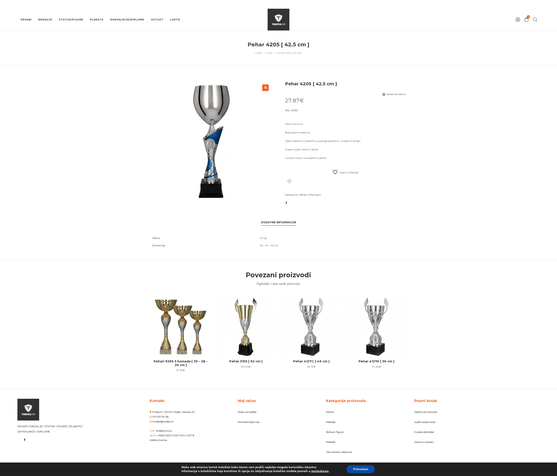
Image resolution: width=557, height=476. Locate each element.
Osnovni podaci (424, 442)
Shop (269, 53)
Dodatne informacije (278, 222)
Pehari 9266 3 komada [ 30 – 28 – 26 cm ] (181, 363)
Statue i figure (335, 432)
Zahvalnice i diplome (339, 452)
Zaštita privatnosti (425, 412)
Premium (315, 194)
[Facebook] (24, 439)
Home (258, 53)
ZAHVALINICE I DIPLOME (33, 431)
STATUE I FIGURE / (57, 426)
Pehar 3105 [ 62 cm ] (245, 361)
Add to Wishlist (289, 181)
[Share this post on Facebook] (286, 203)
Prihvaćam (360, 469)
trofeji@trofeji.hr (163, 421)
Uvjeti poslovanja (424, 422)
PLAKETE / (76, 426)
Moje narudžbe (247, 412)
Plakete (330, 442)
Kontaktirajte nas (248, 422)
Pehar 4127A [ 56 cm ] (376, 361)
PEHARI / (23, 426)
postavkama (320, 471)
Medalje (330, 422)
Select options (180, 341)
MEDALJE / (37, 426)
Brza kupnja (180, 324)
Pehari (303, 194)
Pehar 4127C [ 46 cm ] (311, 361)
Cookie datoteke (424, 432)
